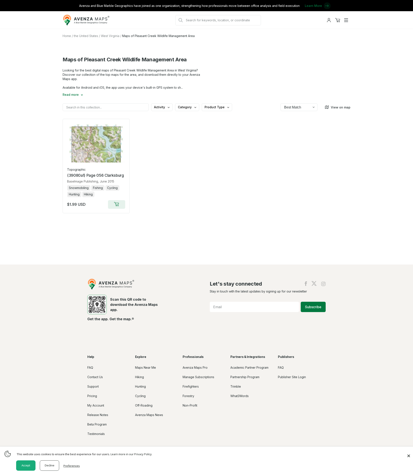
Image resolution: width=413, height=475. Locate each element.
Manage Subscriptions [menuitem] (198, 377)
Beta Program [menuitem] (97, 424)
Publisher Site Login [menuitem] (292, 377)
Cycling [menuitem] (140, 396)
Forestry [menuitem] (188, 396)
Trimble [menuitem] (235, 386)
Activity (160, 107)
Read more (71, 94)
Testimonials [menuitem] (96, 434)
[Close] (409, 454)
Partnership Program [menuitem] (244, 377)
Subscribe (313, 307)
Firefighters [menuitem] (191, 386)
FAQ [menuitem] (90, 367)
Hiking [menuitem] (139, 377)
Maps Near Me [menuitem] (145, 367)
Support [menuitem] (93, 386)
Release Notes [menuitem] (97, 415)
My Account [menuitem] (95, 405)
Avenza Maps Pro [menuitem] (195, 367)
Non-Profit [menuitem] (190, 405)
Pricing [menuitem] (92, 396)
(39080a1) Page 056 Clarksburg (95, 175)
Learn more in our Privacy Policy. (131, 454)
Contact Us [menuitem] (95, 377)
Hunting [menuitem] (140, 386)
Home (67, 36)
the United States (86, 36)
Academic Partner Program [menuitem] (249, 367)
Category (185, 107)
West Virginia (110, 36)
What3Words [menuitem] (239, 396)
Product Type (215, 107)
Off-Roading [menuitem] (144, 405)
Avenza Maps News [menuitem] (149, 415)
